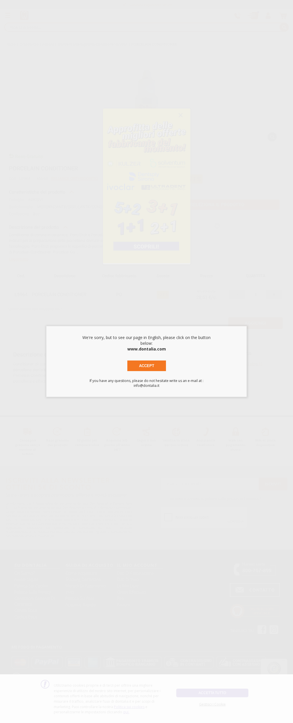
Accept (146, 366)
